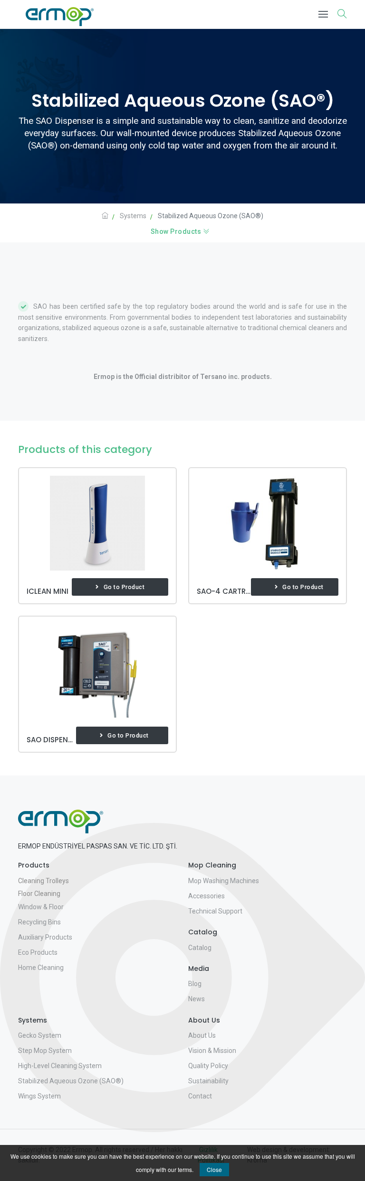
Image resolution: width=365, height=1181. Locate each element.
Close (214, 1169)
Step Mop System (45, 1050)
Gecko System (39, 1035)
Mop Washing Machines (223, 881)
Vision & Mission (212, 1050)
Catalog (199, 947)
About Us (202, 1035)
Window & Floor (41, 907)
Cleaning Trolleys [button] (43, 881)
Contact (200, 1096)
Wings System (39, 1096)
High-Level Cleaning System (60, 1066)
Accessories (206, 896)
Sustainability (208, 1081)
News (196, 999)
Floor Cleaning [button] (39, 893)
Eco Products (38, 952)
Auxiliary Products (45, 937)
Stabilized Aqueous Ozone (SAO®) (71, 1081)
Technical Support (215, 911)
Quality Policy (208, 1066)
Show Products (177, 231)
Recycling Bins (39, 922)
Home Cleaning (41, 967)
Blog (195, 983)
